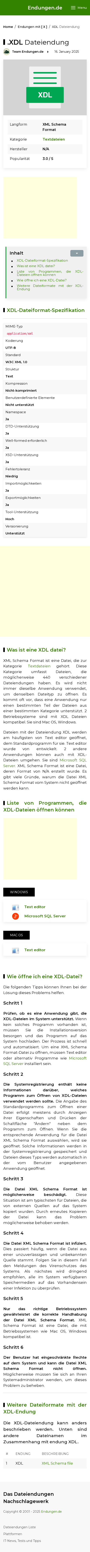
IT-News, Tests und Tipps (22, 1541)
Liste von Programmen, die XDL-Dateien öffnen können (50, 273)
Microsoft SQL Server (45, 916)
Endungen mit (32, 27)
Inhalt (16, 253)
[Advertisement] (40, 207)
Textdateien (54, 139)
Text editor (34, 907)
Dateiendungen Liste (19, 1527)
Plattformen (12, 1534)
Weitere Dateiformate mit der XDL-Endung (50, 287)
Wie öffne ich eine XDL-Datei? (42, 280)
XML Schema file (57, 1463)
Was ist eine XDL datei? (36, 266)
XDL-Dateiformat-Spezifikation (42, 260)
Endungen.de (45, 8)
